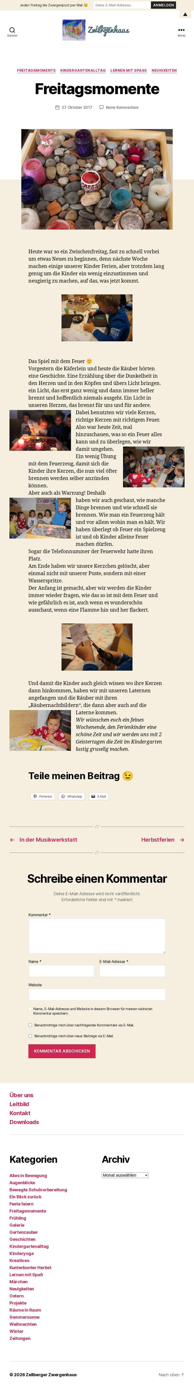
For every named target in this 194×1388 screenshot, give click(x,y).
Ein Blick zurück (25, 1196)
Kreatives (19, 1260)
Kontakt (19, 1113)
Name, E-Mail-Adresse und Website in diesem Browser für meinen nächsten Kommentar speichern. (92, 1011)
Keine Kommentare (122, 107)
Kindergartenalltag (83, 70)
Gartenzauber (23, 1232)
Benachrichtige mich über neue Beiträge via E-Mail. (74, 1036)
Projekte (17, 1302)
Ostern (16, 1295)
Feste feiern (21, 1203)
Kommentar (39, 915)
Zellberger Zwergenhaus (51, 1374)
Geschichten (22, 1239)
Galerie (16, 1225)
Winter (16, 1331)
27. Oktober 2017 (77, 107)
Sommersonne (24, 1317)
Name (34, 962)
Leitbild (19, 1104)
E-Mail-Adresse (113, 962)
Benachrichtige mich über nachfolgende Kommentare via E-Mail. (84, 1025)
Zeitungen (20, 1338)
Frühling (17, 1218)
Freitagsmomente (36, 70)
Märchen (18, 1281)
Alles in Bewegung (28, 1175)
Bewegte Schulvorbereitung (38, 1189)
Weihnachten (23, 1324)
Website (35, 984)
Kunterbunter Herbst (30, 1267)
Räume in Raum (25, 1310)
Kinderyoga (21, 1253)
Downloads (24, 1122)
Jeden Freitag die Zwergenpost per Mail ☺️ (54, 5)
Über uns (21, 1095)
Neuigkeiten (164, 70)
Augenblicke (22, 1182)
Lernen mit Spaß (128, 70)
